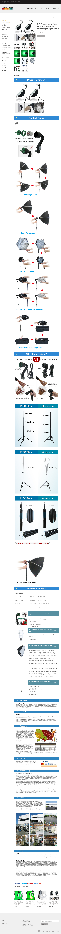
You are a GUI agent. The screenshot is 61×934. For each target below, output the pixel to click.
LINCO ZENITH (55, 8)
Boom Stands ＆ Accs (6, 47)
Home (15, 17)
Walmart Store (4, 923)
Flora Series (4, 34)
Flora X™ (42, 8)
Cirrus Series (4, 38)
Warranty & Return (6, 57)
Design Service (29, 8)
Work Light (4, 29)
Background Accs (6, 45)
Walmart (4, 67)
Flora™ (36, 8)
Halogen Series (5, 42)
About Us (3, 920)
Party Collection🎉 (6, 22)
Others (3, 49)
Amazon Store (4, 922)
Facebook (4, 65)
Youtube (4, 63)
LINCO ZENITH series (6, 40)
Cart (54, 2)
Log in (58, 2)
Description (17, 75)
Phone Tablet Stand (6, 27)
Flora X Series (5, 36)
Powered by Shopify (17, 930)
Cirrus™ (48, 8)
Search (3, 74)
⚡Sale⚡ (4, 20)
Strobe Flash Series (6, 43)
